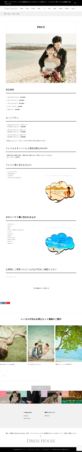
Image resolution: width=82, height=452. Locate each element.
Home (21, 8)
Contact (67, 8)
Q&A (55, 8)
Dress (27, 8)
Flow (49, 8)
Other (39, 8)
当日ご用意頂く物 (11, 277)
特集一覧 (41, 388)
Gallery (60, 8)
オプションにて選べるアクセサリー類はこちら (58, 175)
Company (26, 415)
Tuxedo (33, 8)
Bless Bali (47, 415)
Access (73, 8)
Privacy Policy (27, 418)
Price (44, 8)
